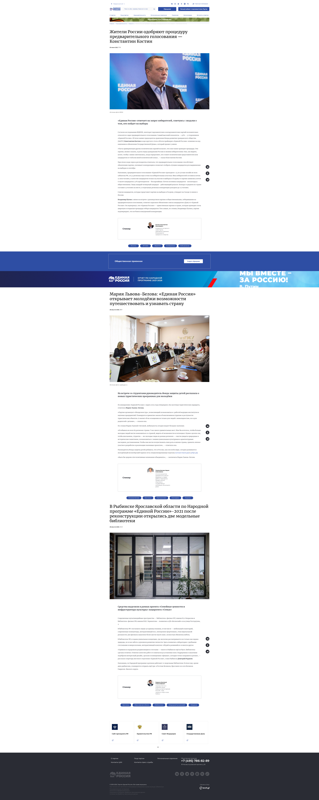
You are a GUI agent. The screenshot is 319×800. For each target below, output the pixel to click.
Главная (112, 23)
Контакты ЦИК (116, 762)
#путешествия (161, 498)
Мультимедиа (188, 15)
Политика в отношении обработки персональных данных (127, 792)
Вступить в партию (203, 15)
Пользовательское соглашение (119, 789)
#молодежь (175, 498)
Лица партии (124, 15)
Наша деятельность (140, 15)
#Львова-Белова (134, 498)
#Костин (133, 246)
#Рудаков (194, 705)
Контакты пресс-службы (143, 762)
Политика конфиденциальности (120, 790)
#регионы (148, 498)
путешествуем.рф (182, 453)
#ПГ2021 (145, 246)
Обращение (167, 9)
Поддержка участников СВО (159, 19)
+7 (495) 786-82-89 (195, 761)
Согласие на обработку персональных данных (124, 794)
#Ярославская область (142, 705)
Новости (131, 23)
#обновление (184, 246)
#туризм (188, 498)
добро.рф (194, 453)
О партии (112, 15)
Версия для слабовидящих (201, 3)
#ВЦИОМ (157, 246)
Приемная (175, 15)
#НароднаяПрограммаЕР (177, 705)
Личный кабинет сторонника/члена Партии (193, 9)
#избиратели (170, 246)
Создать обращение (193, 261)
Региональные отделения (159, 15)
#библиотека (159, 705)
